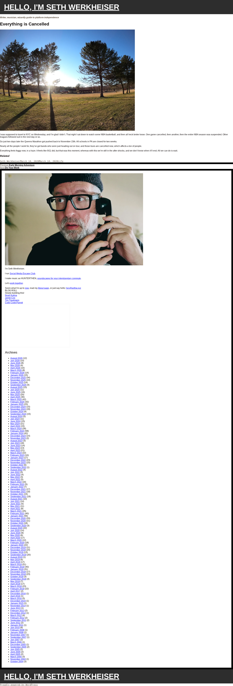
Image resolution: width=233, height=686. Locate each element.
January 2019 (16, 569)
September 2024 (18, 414)
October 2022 (16, 465)
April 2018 (15, 584)
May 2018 (15, 581)
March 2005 (16, 657)
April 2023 (15, 450)
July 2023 (15, 443)
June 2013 (15, 608)
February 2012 (17, 618)
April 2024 (15, 426)
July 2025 (15, 390)
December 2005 (18, 644)
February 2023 (17, 455)
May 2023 (15, 448)
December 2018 (18, 572)
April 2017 (15, 591)
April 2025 (15, 397)
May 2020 (15, 535)
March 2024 (16, 428)
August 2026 (16, 358)
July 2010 (15, 627)
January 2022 (16, 487)
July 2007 (15, 640)
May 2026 (15, 365)
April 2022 (15, 479)
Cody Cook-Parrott (14, 302)
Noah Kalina (11, 295)
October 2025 (16, 382)
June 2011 (15, 623)
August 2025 (16, 387)
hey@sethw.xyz (73, 288)
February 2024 (17, 431)
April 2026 (15, 368)
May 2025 (15, 394)
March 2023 (16, 453)
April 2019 (15, 562)
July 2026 (15, 360)
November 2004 (18, 659)
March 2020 (16, 540)
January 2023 (16, 458)
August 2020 (16, 528)
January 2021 (16, 516)
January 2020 (16, 545)
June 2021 (15, 504)
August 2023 (16, 441)
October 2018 (16, 576)
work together (16, 283)
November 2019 (18, 550)
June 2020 (15, 533)
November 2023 (18, 438)
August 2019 (16, 557)
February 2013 (17, 610)
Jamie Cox (10, 298)
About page (43, 288)
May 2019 (15, 559)
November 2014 (18, 606)
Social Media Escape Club (22, 273)
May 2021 (15, 506)
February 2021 (17, 513)
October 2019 (16, 552)
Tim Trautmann (12, 300)
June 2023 (15, 445)
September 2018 (18, 579)
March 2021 (16, 511)
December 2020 (18, 518)
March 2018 (16, 586)
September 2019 (18, 555)
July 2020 (15, 530)
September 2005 (18, 647)
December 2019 (18, 547)
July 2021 (15, 501)
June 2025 (15, 392)
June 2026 (15, 363)
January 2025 (16, 404)
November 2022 (18, 462)
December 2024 (18, 407)
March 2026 (16, 370)
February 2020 (17, 542)
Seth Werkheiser (10, 161)
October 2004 (16, 661)
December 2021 (18, 489)
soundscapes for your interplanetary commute (59, 278)
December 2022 (18, 460)
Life (60, 161)
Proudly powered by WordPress (19, 684)
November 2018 (18, 574)
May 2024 (15, 424)
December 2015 (18, 601)
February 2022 (17, 484)
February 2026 (17, 373)
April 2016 (15, 596)
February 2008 (17, 630)
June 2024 (15, 421)
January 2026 (16, 375)
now (27, 288)
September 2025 (18, 385)
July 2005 (15, 649)
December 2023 (18, 436)
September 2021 (18, 496)
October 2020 (16, 523)
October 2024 (16, 411)
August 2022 (16, 470)
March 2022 (16, 482)
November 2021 (18, 492)
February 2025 (17, 402)
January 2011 (16, 625)
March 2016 (16, 598)
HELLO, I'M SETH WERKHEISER (61, 7)
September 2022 (18, 467)
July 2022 (15, 472)
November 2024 (18, 409)
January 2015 (16, 603)
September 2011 (18, 620)
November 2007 (18, 635)
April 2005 (15, 654)
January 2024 (16, 433)
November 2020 (18, 521)
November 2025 (18, 380)
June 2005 (15, 652)
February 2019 (17, 567)
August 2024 (16, 416)
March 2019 (16, 564)
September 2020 (18, 525)
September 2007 (18, 637)
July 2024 (15, 419)
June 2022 (15, 475)
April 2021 (15, 508)
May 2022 (15, 477)
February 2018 (17, 589)
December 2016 (18, 593)
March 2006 (16, 642)
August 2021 (16, 499)
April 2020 (15, 538)
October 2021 (16, 494)
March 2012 (16, 615)
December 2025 (18, 377)
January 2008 (16, 632)
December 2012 (18, 613)
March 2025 (16, 399)
